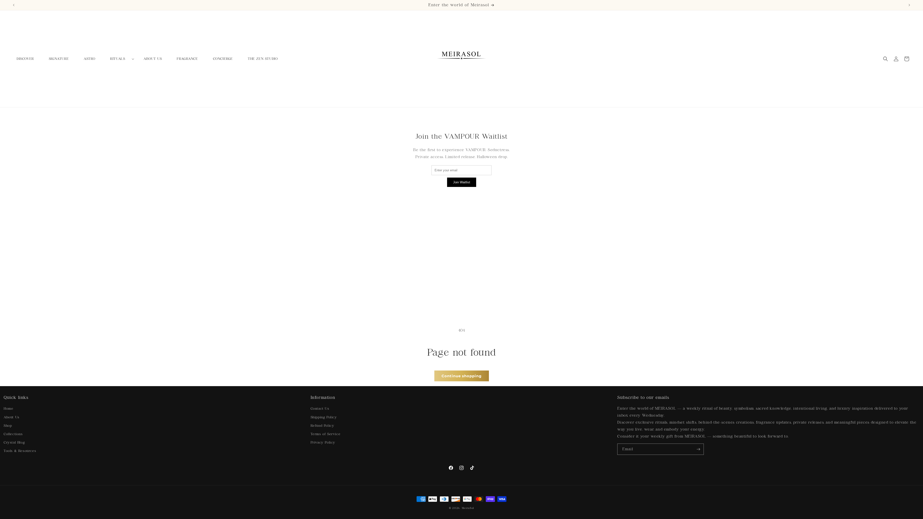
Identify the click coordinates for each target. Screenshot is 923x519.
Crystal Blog (14, 442)
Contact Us (320, 408)
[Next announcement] (909, 5)
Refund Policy (322, 425)
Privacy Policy (323, 442)
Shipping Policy (324, 417)
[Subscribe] (698, 449)
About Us (11, 417)
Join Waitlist (461, 182)
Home (8, 408)
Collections (13, 434)
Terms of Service (326, 434)
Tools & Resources (20, 451)
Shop (8, 425)
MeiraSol (468, 508)
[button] (119, 59)
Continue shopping (462, 376)
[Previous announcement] (13, 5)
